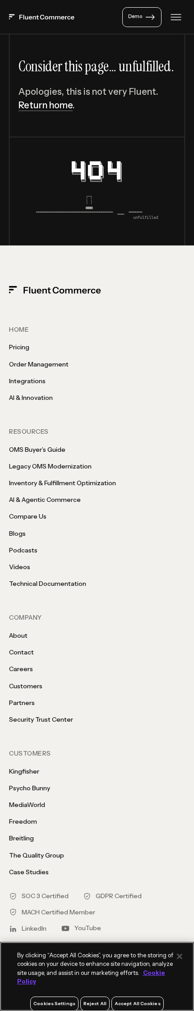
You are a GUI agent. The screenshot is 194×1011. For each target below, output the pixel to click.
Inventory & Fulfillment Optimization (62, 483)
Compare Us (27, 516)
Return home (45, 105)
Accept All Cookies (138, 1003)
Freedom (23, 821)
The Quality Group (36, 855)
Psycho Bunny (29, 788)
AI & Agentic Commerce (45, 500)
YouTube (87, 928)
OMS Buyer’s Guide (37, 449)
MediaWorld (27, 805)
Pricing (19, 347)
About (18, 635)
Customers (25, 686)
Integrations (27, 381)
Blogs (17, 533)
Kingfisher (24, 771)
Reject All (94, 1003)
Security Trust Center (41, 719)
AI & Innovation (31, 398)
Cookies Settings (54, 1003)
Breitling (21, 838)
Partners (22, 703)
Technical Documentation (47, 584)
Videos (19, 567)
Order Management (39, 364)
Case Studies (29, 872)
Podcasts (23, 550)
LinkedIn (34, 928)
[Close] (179, 956)
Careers (21, 669)
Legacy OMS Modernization (50, 466)
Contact (21, 652)
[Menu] (176, 17)
